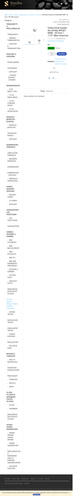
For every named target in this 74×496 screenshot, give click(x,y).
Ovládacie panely (12, 134)
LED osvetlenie (12, 219)
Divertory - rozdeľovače (12, 369)
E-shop (40, 478)
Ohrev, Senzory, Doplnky (10, 188)
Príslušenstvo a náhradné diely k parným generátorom (12, 457)
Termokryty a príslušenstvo (12, 26)
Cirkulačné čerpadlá (12, 154)
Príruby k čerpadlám (12, 179)
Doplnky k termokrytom (12, 46)
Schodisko (12, 68)
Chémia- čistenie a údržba (11, 234)
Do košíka (62, 54)
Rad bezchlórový (12, 247)
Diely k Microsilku (12, 360)
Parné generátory (12, 444)
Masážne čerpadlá (12, 160)
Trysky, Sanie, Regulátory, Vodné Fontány (12, 304)
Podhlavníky (12, 62)
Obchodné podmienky (14, 483)
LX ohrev (13, 200)
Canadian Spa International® (63, 23)
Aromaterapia (12, 85)
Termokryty (12, 34)
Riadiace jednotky (11, 126)
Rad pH (12, 257)
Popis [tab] (42, 91)
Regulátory (12, 342)
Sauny (33, 478)
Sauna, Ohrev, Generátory (12, 427)
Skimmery (13, 408)
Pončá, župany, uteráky (12, 77)
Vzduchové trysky (12, 321)
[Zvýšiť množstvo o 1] (55, 53)
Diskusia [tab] (49, 91)
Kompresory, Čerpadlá (12, 146)
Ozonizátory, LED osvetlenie (12, 212)
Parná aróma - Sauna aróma (11, 436)
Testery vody (11, 276)
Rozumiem (36, 494)
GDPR (26, 483)
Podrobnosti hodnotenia (56, 41)
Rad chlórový (11, 241)
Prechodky (12, 376)
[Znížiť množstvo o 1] (49, 53)
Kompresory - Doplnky (12, 174)
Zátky (11, 386)
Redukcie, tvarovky (10, 355)
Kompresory (12, 167)
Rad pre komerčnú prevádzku (12, 263)
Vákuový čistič (12, 282)
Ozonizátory (12, 226)
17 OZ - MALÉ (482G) (12, 96)
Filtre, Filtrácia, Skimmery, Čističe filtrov (11, 397)
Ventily (12, 383)
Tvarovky (13, 379)
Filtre (11, 405)
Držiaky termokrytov (12, 39)
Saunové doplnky (12, 467)
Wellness (25, 478)
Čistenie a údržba (12, 270)
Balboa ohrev (11, 196)
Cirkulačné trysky (12, 329)
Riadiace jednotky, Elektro (10, 119)
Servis (47, 478)
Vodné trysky (11, 313)
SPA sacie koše (12, 347)
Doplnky (13, 72)
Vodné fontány (11, 335)
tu (69, 492)
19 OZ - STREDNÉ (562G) (11, 103)
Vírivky (7, 478)
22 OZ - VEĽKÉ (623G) (12, 110)
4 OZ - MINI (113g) (12, 90)
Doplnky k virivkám (11, 55)
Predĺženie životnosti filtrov (12, 291)
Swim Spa (16, 478)
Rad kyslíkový (11, 253)
